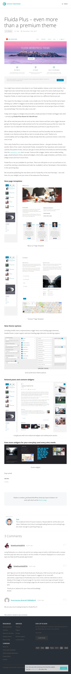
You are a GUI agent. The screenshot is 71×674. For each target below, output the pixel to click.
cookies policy (35, 669)
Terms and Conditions (9, 650)
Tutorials (5, 630)
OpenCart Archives (8, 633)
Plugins (18, 630)
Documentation (7, 627)
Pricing (18, 633)
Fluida (10, 31)
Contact (5, 659)
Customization (20, 640)
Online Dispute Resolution (10, 653)
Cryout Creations (14, 4)
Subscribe (41, 638)
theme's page (43, 500)
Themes (18, 627)
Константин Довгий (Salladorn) (23, 600)
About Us (5, 647)
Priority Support (20, 636)
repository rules (15, 152)
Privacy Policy (6, 656)
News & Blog (6, 640)
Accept (64, 668)
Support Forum (7, 636)
